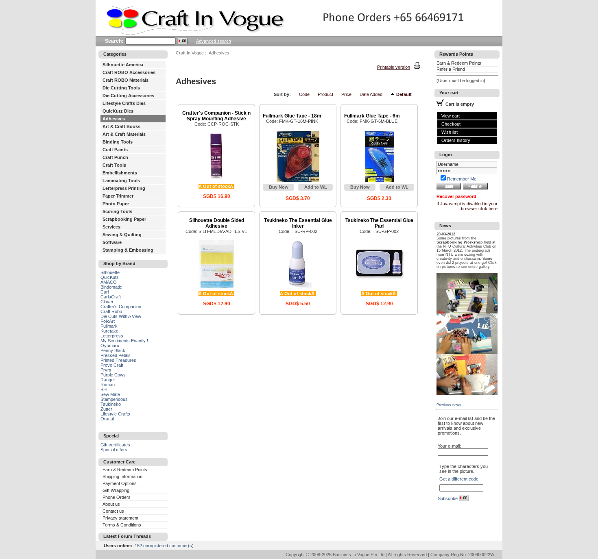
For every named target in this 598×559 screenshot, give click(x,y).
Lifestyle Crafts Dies (124, 103)
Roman (107, 384)
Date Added (371, 94)
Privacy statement (120, 517)
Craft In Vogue (190, 52)
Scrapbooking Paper (124, 219)
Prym (105, 370)
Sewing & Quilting (122, 234)
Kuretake (109, 330)
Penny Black (112, 350)
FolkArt (107, 321)
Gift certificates (115, 444)
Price (346, 94)
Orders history (455, 140)
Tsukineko (110, 404)
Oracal (107, 418)
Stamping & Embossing (128, 250)
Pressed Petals (115, 355)
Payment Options (120, 483)
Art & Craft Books (121, 126)
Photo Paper (116, 203)
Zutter (106, 409)
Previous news (448, 405)
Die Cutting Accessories (128, 95)
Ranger (107, 379)
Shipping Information (122, 476)
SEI (103, 389)
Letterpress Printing (124, 188)
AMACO (108, 282)
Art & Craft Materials (124, 134)
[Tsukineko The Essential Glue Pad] (379, 287)
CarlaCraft (110, 296)
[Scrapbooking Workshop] (467, 311)
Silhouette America (123, 64)
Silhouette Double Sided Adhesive (216, 223)
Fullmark (109, 326)
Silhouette (110, 272)
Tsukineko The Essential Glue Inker (298, 223)
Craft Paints (115, 149)
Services (111, 226)
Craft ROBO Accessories (129, 72)
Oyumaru (109, 345)
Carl (104, 291)
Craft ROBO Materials (125, 80)
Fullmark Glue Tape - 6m (372, 116)
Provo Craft (111, 365)
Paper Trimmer (118, 196)
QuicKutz (109, 277)
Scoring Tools (117, 211)
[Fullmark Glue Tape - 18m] (298, 180)
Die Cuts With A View (120, 316)
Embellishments (120, 172)
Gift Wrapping (116, 490)
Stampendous (114, 399)
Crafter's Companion (120, 306)
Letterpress (111, 335)
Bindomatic (111, 287)
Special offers (113, 449)
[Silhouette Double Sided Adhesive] (216, 287)
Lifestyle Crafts (115, 413)
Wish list (449, 132)
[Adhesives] (393, 94)
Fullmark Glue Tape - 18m (292, 116)
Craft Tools (114, 165)
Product (325, 94)
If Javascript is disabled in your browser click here (467, 206)
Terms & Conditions (122, 524)
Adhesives (114, 118)
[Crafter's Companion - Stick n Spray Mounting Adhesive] (216, 180)
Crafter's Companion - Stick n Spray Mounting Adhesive (216, 116)
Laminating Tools (121, 180)
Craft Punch (115, 157)
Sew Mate (110, 394)
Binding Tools (118, 141)
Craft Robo (111, 311)
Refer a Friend (450, 69)
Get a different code (458, 478)
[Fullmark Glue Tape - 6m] (379, 180)
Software (112, 242)
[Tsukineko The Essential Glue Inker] (298, 287)
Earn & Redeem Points (125, 469)
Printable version (393, 67)
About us (111, 504)
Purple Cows (113, 374)
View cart (450, 115)
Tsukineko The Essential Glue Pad (379, 223)
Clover (106, 301)
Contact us (113, 511)
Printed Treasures (118, 360)
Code (304, 94)
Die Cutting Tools (121, 87)
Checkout (451, 124)
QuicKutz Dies (118, 111)
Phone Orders (117, 497)
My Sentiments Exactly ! (124, 340)
